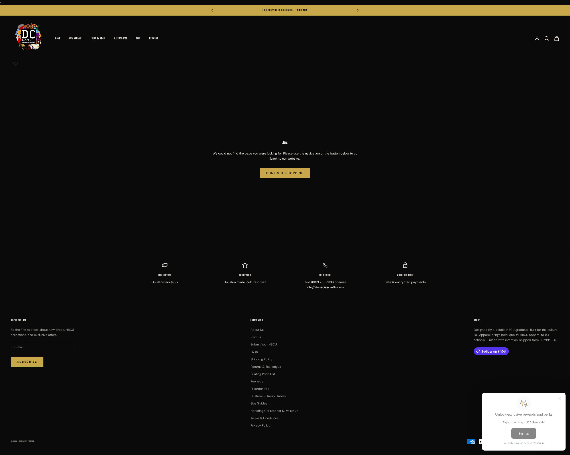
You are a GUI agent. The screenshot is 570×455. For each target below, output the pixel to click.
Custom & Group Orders (268, 396)
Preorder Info (259, 389)
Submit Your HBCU (263, 344)
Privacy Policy (260, 425)
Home (57, 38)
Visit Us (255, 337)
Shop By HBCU (98, 38)
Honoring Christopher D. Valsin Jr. (274, 411)
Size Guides (258, 403)
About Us (257, 330)
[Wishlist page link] (15, 63)
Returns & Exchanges (265, 367)
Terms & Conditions (264, 418)
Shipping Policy (261, 359)
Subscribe (27, 362)
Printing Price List (262, 374)
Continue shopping (285, 173)
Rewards (153, 38)
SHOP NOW (302, 10)
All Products (120, 38)
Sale (138, 38)
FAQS (254, 352)
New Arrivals (75, 38)
